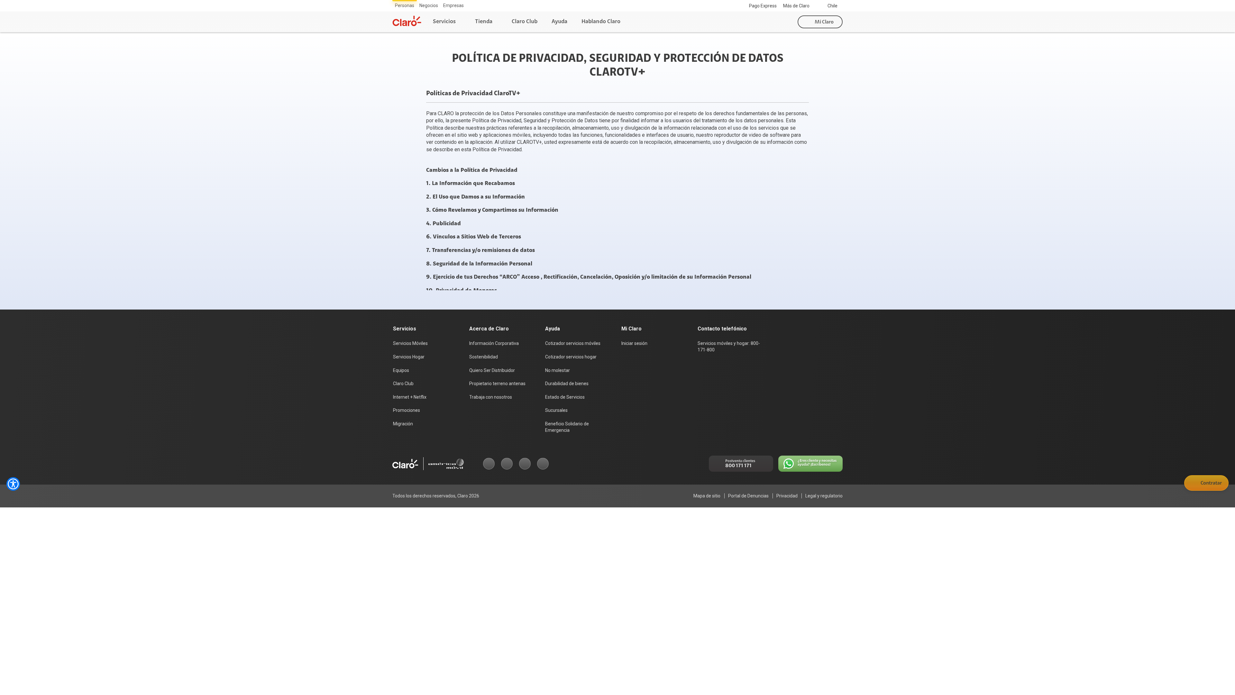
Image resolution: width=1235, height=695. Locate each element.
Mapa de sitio (706, 495)
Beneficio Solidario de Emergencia (567, 427)
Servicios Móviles (410, 343)
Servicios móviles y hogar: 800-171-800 (729, 346)
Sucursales (556, 410)
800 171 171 (738, 465)
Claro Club (524, 21)
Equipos (401, 370)
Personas (404, 5)
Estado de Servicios (565, 397)
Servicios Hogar (409, 356)
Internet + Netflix (409, 397)
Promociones (406, 410)
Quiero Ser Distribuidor (492, 370)
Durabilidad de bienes (567, 383)
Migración (403, 423)
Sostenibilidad (483, 356)
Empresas (453, 5)
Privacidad (787, 495)
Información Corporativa (494, 343)
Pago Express (763, 5)
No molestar (557, 370)
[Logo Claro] (406, 21)
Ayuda (559, 21)
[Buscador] (784, 22)
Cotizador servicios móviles (572, 343)
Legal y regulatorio (824, 495)
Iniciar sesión (634, 343)
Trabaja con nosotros (490, 397)
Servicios (444, 21)
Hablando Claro (600, 21)
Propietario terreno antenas (497, 383)
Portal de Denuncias (748, 495)
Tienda (483, 21)
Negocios (428, 5)
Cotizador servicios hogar (571, 356)
